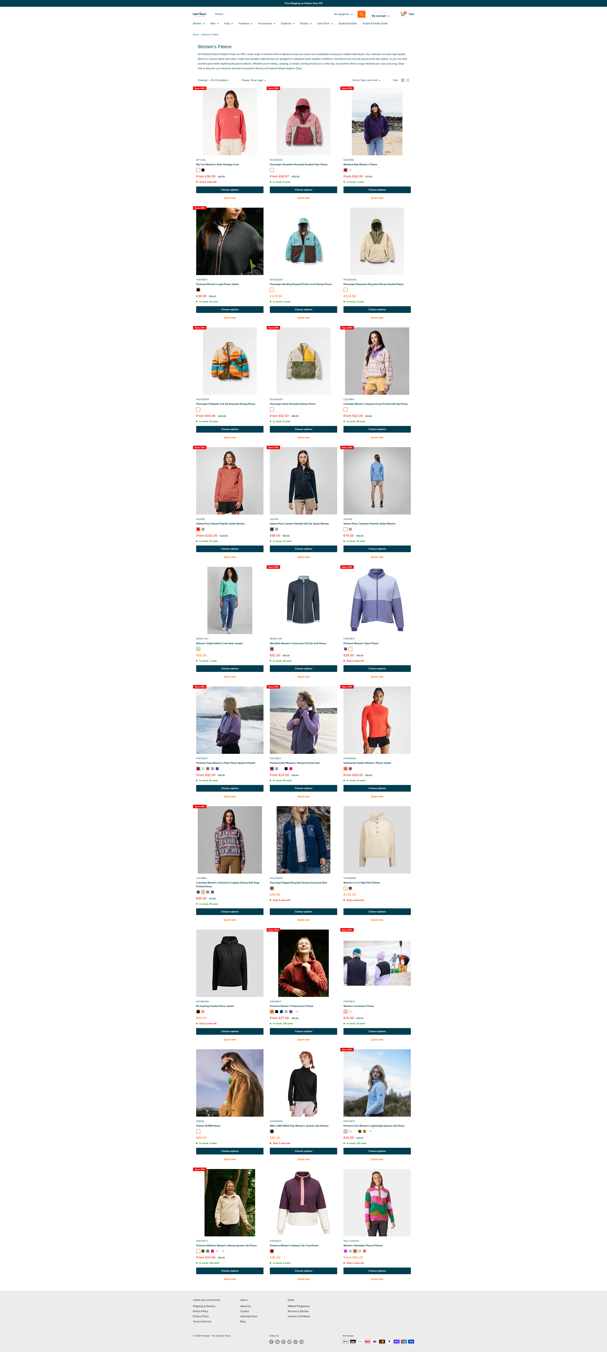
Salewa (200, 519)
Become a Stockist (298, 1311)
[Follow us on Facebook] (271, 1342)
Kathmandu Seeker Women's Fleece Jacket (367, 763)
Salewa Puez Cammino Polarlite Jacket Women (369, 523)
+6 (223, 1251)
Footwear (244, 23)
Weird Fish (202, 639)
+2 (296, 1012)
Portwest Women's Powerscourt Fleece (291, 1006)
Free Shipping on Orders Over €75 (303, 3)
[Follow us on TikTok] (295, 1342)
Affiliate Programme (299, 1306)
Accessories (265, 23)
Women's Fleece (210, 34)
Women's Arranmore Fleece (358, 1006)
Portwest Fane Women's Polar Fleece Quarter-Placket (225, 763)
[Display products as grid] (402, 80)
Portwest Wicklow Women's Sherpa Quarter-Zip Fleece (226, 1245)
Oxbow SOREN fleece (208, 1125)
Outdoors (286, 23)
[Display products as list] (407, 80)
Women (197, 23)
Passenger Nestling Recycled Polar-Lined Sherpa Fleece (301, 284)
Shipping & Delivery (204, 1306)
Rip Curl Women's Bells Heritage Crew (217, 164)
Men (213, 23)
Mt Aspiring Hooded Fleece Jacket (215, 1006)
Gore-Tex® (323, 23)
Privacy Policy (201, 1316)
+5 (370, 1131)
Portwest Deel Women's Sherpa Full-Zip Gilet (295, 763)
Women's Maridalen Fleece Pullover (363, 1245)
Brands (304, 23)
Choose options (230, 189)
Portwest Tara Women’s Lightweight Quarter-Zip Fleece (374, 1125)
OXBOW (200, 1121)
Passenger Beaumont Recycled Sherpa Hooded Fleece (373, 284)
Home (196, 34)
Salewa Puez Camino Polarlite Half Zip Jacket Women (299, 523)
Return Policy (200, 1311)
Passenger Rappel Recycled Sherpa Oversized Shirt (298, 882)
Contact (244, 1311)
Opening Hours (248, 1316)
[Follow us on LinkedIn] (301, 1342)
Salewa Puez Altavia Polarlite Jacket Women (220, 523)
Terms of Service (202, 1321)
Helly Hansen (351, 1241)
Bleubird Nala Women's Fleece (360, 164)
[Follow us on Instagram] (283, 1342)
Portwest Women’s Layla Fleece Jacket (217, 284)
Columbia (348, 399)
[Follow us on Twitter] (277, 1342)
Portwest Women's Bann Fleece (361, 643)
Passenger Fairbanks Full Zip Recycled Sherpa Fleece (225, 404)
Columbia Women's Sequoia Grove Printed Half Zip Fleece (375, 404)
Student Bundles (347, 23)
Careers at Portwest (299, 1316)
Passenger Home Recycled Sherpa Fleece (293, 404)
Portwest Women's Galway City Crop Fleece (294, 1245)
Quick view (230, 198)
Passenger (276, 160)
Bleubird (348, 160)
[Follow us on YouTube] (289, 1342)
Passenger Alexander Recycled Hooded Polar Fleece (299, 164)
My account (379, 15)
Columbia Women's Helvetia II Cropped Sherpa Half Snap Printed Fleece (227, 884)
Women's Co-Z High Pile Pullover (361, 882)
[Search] (361, 14)
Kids (227, 23)
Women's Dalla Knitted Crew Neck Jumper (219, 643)
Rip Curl (201, 160)
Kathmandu (349, 758)
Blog (242, 1321)
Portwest (202, 280)
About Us (245, 1306)
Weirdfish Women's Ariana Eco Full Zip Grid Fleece (298, 643)
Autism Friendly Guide (375, 23)
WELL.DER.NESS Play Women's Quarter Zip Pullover (299, 1125)
